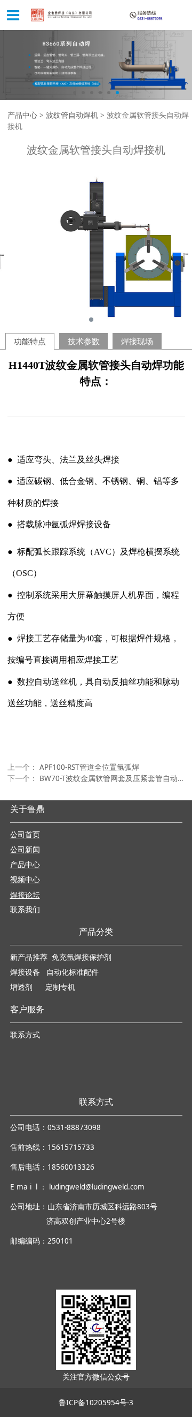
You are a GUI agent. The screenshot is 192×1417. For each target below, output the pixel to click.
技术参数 (84, 341)
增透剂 (21, 987)
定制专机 (60, 987)
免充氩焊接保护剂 (81, 957)
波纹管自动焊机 (72, 115)
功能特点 (30, 341)
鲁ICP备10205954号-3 (96, 1402)
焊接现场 (137, 341)
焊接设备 (26, 972)
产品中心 (22, 115)
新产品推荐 (30, 957)
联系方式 (25, 1035)
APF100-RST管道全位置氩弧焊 (89, 767)
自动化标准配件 (72, 972)
